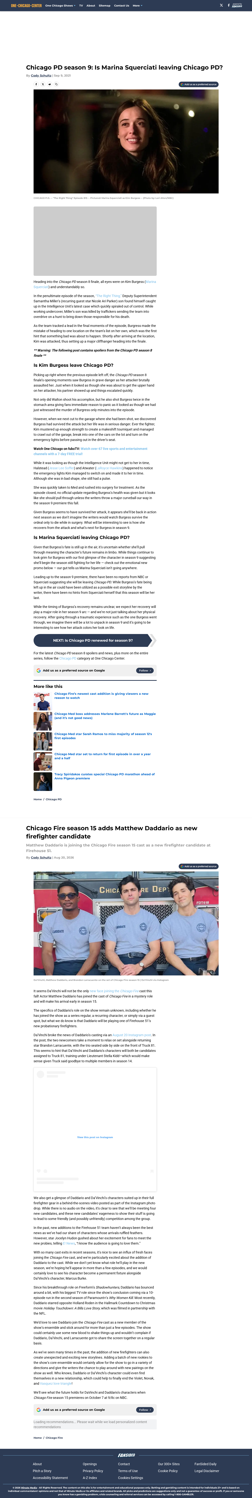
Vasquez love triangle (56, 1383)
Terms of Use (128, 1471)
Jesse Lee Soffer (61, 468)
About (91, 5)
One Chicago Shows (59, 5)
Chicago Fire (54, 1437)
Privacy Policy (93, 1471)
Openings (90, 1464)
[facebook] (229, 5)
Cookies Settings (130, 1478)
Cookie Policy (168, 1471)
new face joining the (114, 991)
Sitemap (104, 5)
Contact (124, 1464)
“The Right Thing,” (109, 296)
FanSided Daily (206, 1464)
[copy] (56, 84)
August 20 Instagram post (131, 1035)
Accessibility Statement (50, 1478)
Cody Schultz (41, 75)
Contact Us (121, 5)
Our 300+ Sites (169, 1464)
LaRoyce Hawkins (109, 468)
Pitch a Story (42, 1471)
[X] (221, 5)
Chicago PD (67, 658)
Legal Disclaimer (207, 1471)
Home (38, 799)
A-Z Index (90, 1478)
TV (81, 5)
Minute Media (29, 1487)
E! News (68, 1243)
